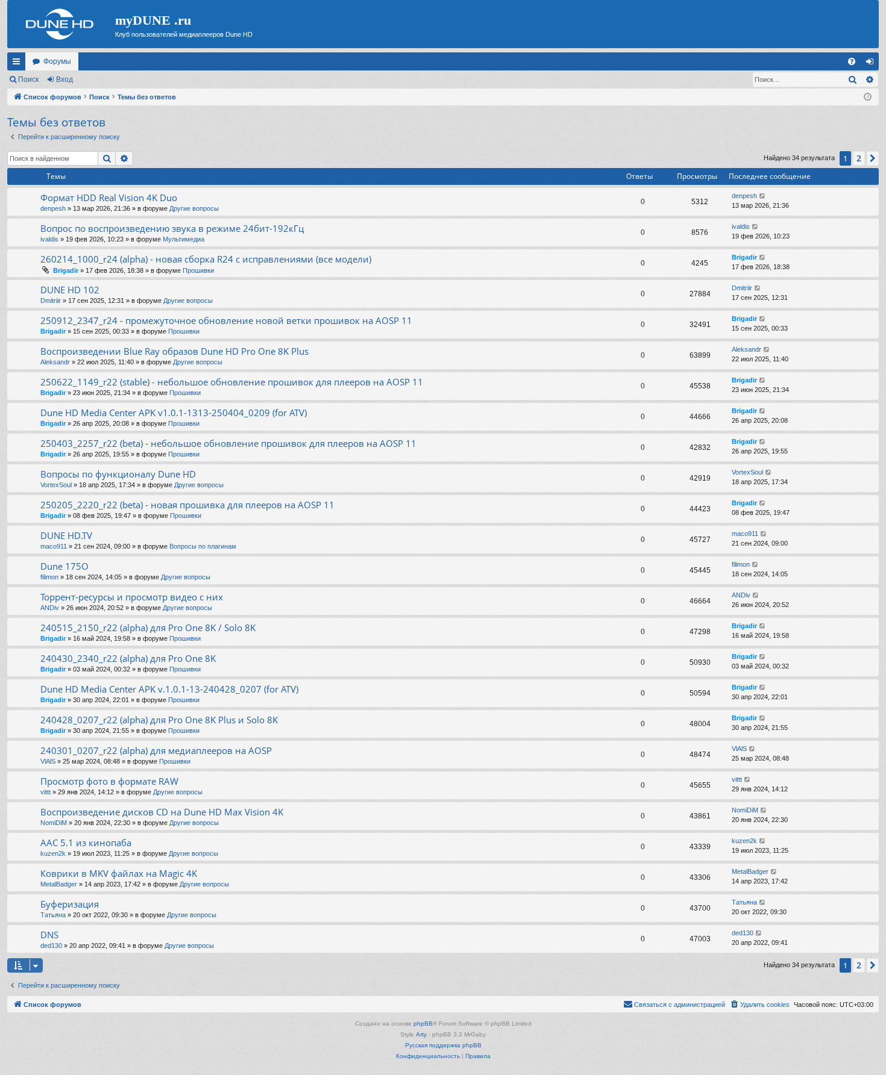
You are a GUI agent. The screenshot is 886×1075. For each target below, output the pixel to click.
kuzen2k (53, 853)
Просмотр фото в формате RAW (109, 781)
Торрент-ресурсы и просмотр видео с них (131, 597)
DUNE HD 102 (69, 290)
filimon (49, 577)
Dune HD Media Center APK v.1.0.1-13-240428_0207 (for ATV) (169, 689)
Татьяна (53, 914)
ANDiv (49, 607)
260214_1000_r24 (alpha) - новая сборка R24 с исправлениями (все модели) (205, 259)
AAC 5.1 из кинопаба (85, 843)
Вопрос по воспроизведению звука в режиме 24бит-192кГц (172, 228)
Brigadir (65, 270)
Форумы (57, 61)
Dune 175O (64, 566)
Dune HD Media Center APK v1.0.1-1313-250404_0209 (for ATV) (173, 413)
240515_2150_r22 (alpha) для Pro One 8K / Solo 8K (148, 628)
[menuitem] (852, 61)
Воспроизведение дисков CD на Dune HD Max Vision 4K (161, 812)
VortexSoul (56, 484)
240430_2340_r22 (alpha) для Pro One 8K (128, 658)
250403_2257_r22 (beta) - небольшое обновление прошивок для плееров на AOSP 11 (228, 443)
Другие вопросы (194, 208)
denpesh (53, 208)
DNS (49, 935)
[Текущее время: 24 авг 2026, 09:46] (868, 97)
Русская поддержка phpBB (443, 1045)
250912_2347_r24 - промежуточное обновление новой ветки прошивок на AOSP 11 (226, 320)
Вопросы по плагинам (202, 546)
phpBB (423, 1023)
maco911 (53, 546)
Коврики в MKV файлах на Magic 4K (118, 873)
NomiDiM (53, 822)
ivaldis (49, 239)
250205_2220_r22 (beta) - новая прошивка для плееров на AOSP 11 (187, 505)
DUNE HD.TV (66, 535)
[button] (873, 158)
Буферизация (69, 904)
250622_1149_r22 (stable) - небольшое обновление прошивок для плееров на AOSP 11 (231, 382)
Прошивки (198, 270)
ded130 (51, 945)
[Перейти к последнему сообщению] (763, 196)
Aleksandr (55, 362)
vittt (45, 792)
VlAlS (47, 761)
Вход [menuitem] (872, 63)
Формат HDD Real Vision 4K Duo (108, 198)
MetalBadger (58, 884)
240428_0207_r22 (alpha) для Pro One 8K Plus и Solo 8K (159, 720)
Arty (421, 1034)
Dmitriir (50, 300)
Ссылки (18, 63)
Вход (64, 79)
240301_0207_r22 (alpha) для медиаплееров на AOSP (156, 750)
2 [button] (858, 158)
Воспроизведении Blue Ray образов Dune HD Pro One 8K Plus (174, 351)
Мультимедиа (183, 239)
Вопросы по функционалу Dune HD (118, 474)
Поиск (28, 79)
